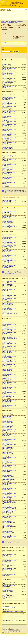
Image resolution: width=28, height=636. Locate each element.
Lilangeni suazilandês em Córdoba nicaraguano (7, 224)
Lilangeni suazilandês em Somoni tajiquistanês (7, 396)
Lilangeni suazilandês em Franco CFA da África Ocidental (9, 526)
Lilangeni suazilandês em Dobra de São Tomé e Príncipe (9, 508)
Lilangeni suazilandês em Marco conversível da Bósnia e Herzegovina (9, 98)
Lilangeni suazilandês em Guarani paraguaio (7, 304)
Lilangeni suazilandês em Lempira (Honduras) (7, 222)
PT (5, 9)
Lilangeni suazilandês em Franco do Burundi (7, 417)
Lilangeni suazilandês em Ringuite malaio (7, 370)
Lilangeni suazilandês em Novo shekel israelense (9, 162)
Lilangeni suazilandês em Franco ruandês (7, 486)
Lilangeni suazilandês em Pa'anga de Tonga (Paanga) (8, 571)
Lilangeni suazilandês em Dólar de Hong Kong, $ (9, 82)
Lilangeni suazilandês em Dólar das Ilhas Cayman (9, 243)
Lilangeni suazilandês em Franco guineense (7, 448)
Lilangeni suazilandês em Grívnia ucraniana (7, 148)
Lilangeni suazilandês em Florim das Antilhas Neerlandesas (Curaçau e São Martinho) (9, 261)
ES (3, 9)
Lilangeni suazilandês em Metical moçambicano (7, 479)
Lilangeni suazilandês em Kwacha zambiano (7, 532)
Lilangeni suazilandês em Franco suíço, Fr (7, 74)
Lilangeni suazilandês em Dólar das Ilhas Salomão (9, 569)
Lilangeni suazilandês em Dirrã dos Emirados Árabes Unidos (9, 156)
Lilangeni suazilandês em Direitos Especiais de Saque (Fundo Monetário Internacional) (9, 596)
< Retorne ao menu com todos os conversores (13, 616)
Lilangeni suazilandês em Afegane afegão (7, 322)
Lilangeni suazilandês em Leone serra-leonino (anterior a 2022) (9, 502)
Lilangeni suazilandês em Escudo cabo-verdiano (7, 424)
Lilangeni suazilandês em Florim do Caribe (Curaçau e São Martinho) (9, 266)
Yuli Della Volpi (18, 631)
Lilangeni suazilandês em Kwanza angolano (7, 414)
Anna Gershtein (17, 630)
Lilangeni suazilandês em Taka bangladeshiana (9, 330)
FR (9, 9)
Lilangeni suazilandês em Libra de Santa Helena (9, 497)
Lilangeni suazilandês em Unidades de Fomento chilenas (9, 292)
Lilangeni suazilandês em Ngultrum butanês (7, 335)
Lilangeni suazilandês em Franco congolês (7, 422)
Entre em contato (11, 273)
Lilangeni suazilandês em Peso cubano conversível (9, 246)
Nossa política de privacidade (6, 632)
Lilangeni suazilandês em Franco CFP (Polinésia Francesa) (7, 558)
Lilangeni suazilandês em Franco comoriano (7, 453)
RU (7, 9)
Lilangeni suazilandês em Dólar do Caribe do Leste (9, 258)
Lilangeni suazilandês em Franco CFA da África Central (8, 522)
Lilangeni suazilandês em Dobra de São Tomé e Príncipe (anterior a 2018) (9, 511)
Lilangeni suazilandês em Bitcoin (9, 582)
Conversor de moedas (15, 6)
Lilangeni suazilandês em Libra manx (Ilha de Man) (9, 132)
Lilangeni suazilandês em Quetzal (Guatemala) (7, 219)
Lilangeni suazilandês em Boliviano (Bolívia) (7, 285)
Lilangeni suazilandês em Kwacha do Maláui (7, 476)
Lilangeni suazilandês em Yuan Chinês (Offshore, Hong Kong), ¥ (9, 338)
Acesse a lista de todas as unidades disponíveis (13, 611)
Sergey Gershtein (12, 630)
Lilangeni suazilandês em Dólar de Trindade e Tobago (9, 309)
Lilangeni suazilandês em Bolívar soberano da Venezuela (9, 314)
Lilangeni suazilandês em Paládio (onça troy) (7, 591)
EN (1, 9)
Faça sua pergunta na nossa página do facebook (13, 613)
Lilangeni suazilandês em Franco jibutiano (7, 427)
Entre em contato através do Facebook (17, 542)
